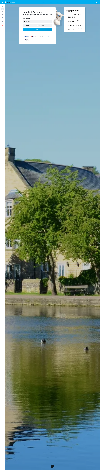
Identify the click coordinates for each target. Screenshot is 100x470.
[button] (2, 2)
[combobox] (27, 18)
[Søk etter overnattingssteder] (2, 9)
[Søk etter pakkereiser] (2, 14)
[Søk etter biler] (2, 12)
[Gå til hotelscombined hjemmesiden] (10, 2)
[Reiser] (2, 21)
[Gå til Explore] (2, 17)
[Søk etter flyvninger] (2, 6)
